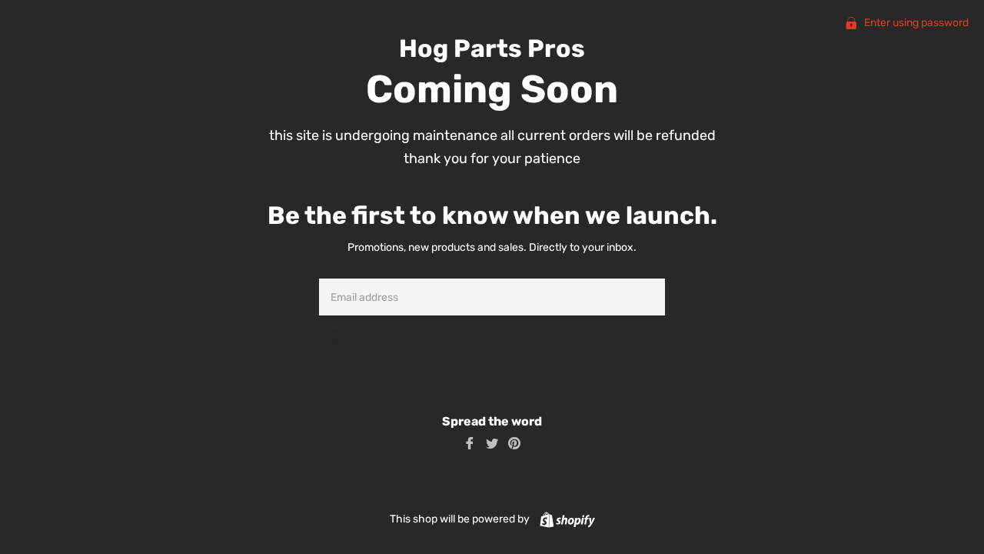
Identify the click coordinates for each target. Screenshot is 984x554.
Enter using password (915, 22)
